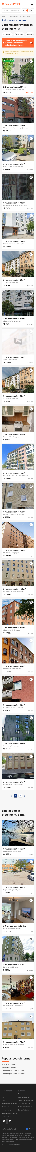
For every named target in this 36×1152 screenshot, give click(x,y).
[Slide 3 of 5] (18, 82)
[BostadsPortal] (11, 3)
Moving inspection (24, 1097)
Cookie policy (6, 1107)
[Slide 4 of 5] (19, 82)
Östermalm (19, 34)
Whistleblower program (9, 1113)
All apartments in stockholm (15, 20)
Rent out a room (23, 1094)
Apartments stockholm (10, 1067)
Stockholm (26, 16)
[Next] (24, 796)
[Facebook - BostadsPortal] (4, 1121)
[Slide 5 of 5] (20, 82)
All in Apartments (8, 1064)
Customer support (24, 1103)
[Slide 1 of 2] (17, 545)
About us (4, 1094)
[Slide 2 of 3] (18, 623)
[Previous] (11, 796)
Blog (3, 1097)
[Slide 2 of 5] (16, 82)
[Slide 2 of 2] (18, 545)
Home (3, 16)
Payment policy (7, 1110)
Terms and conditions (25, 1107)
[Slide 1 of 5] (15, 82)
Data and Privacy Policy (9, 1103)
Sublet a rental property (26, 1100)
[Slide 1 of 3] (16, 623)
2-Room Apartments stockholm (14, 1070)
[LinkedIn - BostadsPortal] (9, 1121)
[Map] (32, 10)
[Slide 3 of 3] (19, 623)
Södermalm (7, 34)
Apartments (14, 16)
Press (3, 1100)
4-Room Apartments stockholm (14, 1074)
